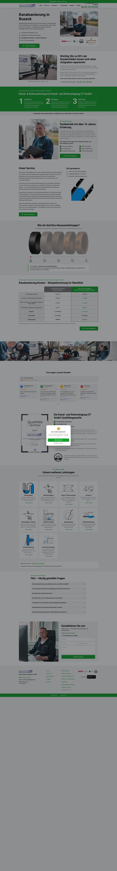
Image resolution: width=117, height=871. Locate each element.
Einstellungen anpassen (58, 443)
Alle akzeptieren (58, 440)
